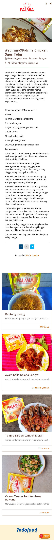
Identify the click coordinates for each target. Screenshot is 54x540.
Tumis (34, 58)
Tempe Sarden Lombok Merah (24, 435)
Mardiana (44, 327)
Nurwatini (44, 512)
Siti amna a (43, 448)
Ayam (44, 58)
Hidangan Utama (19, 58)
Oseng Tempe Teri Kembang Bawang (23, 498)
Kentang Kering (15, 314)
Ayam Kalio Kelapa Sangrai (22, 375)
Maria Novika (32, 255)
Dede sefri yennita (40, 387)
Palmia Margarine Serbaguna (24, 63)
